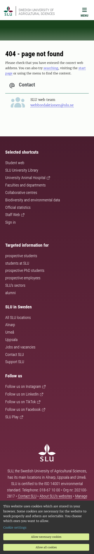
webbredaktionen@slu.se (52, 105)
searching (51, 68)
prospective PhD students (24, 270)
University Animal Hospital (25, 177)
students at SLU (17, 263)
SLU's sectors (15, 285)
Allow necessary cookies (46, 536)
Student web (14, 162)
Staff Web (12, 214)
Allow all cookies (46, 547)
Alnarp (10, 324)
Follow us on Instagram (23, 386)
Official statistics (18, 207)
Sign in (10, 222)
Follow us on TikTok (20, 401)
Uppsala (11, 339)
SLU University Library (21, 170)
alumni (10, 292)
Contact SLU (14, 354)
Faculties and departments (25, 185)
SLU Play (12, 417)
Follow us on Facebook (23, 409)
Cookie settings (14, 527)
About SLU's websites (56, 496)
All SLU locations (18, 317)
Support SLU (14, 361)
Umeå (9, 332)
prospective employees (22, 278)
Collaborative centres (21, 192)
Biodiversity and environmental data (32, 200)
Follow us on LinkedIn (22, 394)
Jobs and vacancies (20, 347)
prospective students (21, 255)
